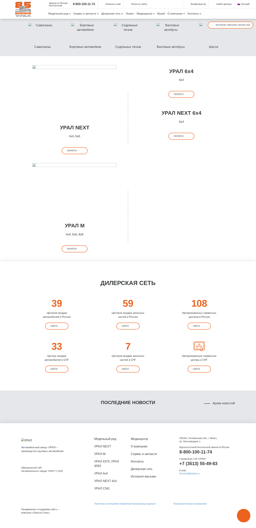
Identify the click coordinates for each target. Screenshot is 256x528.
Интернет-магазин (143, 476)
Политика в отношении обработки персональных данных (125, 503)
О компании (139, 446)
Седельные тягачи (128, 46)
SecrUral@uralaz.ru (189, 473)
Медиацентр (139, 439)
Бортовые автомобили (85, 46)
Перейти (72, 150)
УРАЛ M (75, 226)
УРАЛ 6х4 (181, 71)
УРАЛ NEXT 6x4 (181, 113)
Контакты (137, 461)
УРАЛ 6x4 (101, 473)
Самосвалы (42, 46)
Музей (161, 13)
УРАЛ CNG (102, 488)
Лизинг (130, 13)
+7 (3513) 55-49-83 (198, 463)
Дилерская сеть (141, 469)
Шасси (213, 46)
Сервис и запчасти (144, 454)
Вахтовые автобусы (171, 46)
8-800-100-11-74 (84, 4)
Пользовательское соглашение (190, 503)
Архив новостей (224, 403)
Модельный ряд (105, 439)
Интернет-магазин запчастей (233, 25)
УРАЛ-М (100, 454)
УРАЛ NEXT (74, 127)
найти (54, 326)
